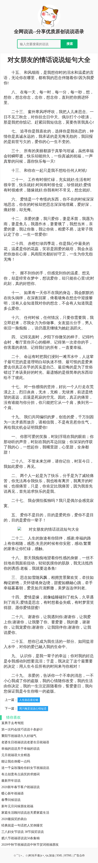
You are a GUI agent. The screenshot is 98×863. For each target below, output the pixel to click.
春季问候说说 (11, 800)
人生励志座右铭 (28, 700)
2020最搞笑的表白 (14, 819)
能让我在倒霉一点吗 (15, 761)
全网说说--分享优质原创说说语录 (49, 31)
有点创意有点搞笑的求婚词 (20, 774)
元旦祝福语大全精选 (15, 755)
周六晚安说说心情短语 (32, 708)
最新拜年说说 (11, 780)
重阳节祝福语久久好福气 (18, 736)
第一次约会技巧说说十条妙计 (22, 729)
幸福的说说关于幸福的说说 (20, 748)
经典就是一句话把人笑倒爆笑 (22, 825)
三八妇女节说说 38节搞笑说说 (22, 832)
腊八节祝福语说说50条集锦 (20, 838)
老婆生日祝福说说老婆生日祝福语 (25, 742)
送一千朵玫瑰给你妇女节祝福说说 (25, 768)
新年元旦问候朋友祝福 (17, 806)
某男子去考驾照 (12, 723)
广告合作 (79, 855)
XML (59, 855)
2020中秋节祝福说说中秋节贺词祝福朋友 (30, 844)
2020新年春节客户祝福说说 (20, 787)
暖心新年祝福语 (12, 793)
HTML (68, 855)
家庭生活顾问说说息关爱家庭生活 (25, 812)
